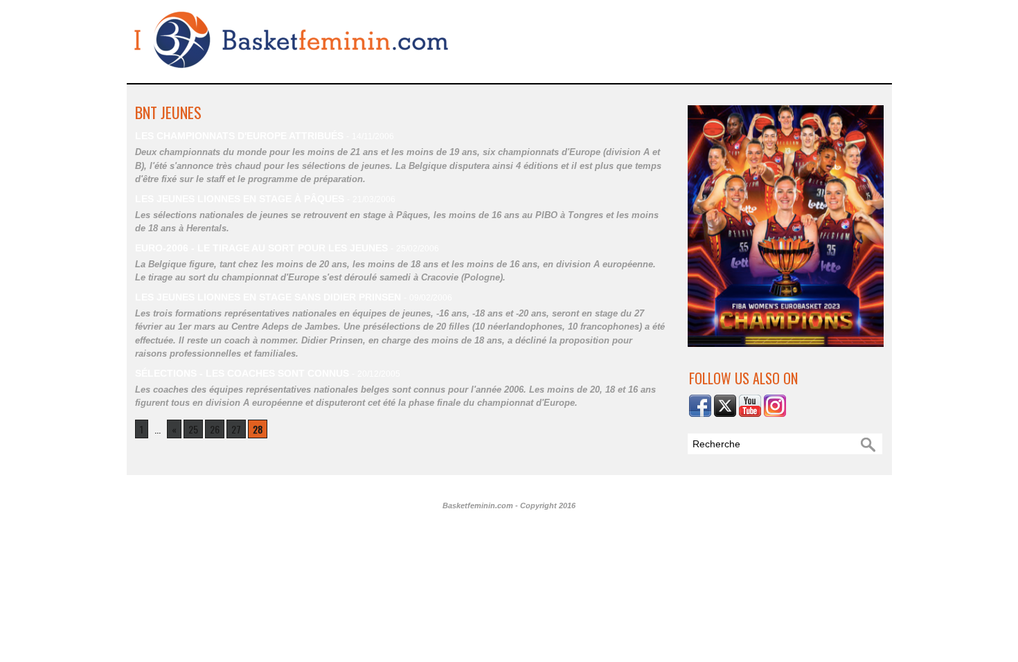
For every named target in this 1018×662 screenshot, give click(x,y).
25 (193, 429)
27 (236, 429)
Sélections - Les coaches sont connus (242, 373)
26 (215, 429)
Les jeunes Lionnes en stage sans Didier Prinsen (268, 297)
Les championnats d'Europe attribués (239, 135)
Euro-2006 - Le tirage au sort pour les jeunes (261, 247)
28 (257, 429)
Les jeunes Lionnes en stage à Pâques (239, 198)
